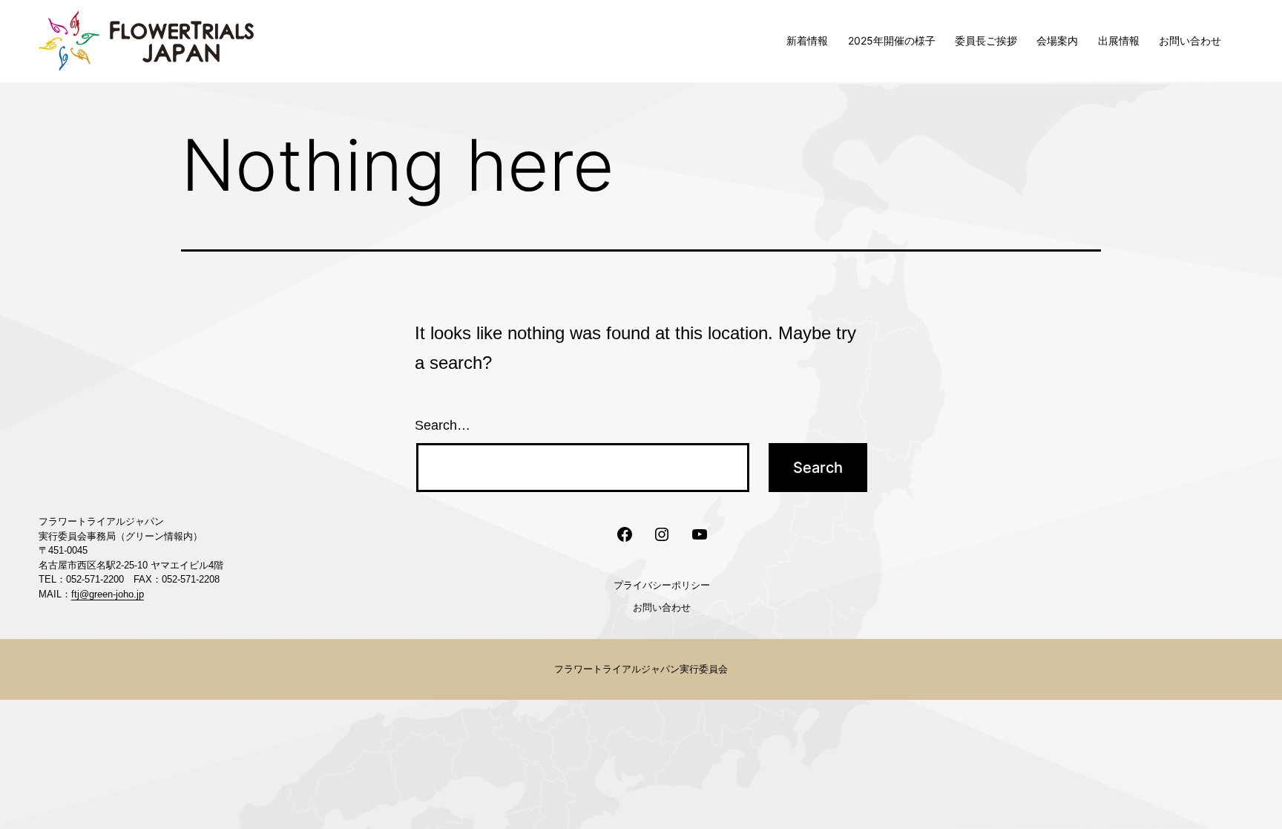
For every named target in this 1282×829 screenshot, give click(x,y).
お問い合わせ (1190, 40)
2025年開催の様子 (892, 40)
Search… (442, 425)
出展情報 (1119, 40)
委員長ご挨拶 (986, 40)
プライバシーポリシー (662, 585)
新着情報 (807, 40)
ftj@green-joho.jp (107, 594)
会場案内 (1057, 40)
